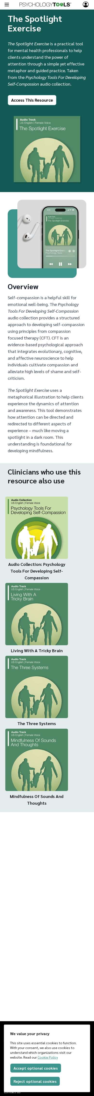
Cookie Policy (48, 1057)
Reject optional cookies (35, 1081)
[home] (45, 4)
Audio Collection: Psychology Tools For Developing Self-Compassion (36, 570)
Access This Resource (32, 100)
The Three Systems (36, 723)
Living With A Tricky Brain (37, 650)
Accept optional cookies (35, 1068)
